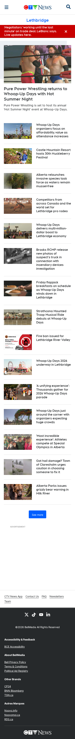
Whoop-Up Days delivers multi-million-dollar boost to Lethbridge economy (51, 230)
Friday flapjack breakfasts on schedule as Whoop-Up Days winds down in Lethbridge (53, 290)
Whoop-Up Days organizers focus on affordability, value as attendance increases (52, 130)
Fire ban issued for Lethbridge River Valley (53, 338)
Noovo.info (10, 710)
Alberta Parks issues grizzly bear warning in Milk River (52, 489)
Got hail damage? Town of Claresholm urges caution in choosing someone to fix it (53, 466)
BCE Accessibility (14, 646)
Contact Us (32, 596)
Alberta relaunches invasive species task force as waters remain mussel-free (53, 180)
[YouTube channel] (41, 614)
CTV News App (13, 596)
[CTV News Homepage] (37, 7)
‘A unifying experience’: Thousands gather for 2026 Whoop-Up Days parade (53, 391)
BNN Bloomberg (14, 690)
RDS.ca (8, 719)
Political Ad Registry (16, 670)
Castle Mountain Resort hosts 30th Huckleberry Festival (53, 153)
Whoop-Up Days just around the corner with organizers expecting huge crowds (52, 416)
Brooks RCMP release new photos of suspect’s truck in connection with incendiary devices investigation (52, 259)
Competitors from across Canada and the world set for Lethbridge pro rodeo (53, 205)
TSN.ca (8, 695)
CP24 (7, 686)
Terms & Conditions (15, 666)
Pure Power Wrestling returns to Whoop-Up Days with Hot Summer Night (35, 93)
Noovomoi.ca (12, 714)
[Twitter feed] (26, 614)
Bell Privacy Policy (15, 662)
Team (7, 601)
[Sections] (6, 7)
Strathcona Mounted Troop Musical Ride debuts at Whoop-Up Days (51, 316)
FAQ (44, 596)
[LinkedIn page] (48, 614)
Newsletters (57, 596)
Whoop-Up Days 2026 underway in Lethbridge (53, 362)
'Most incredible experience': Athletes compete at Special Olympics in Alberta (51, 441)
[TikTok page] (34, 614)
